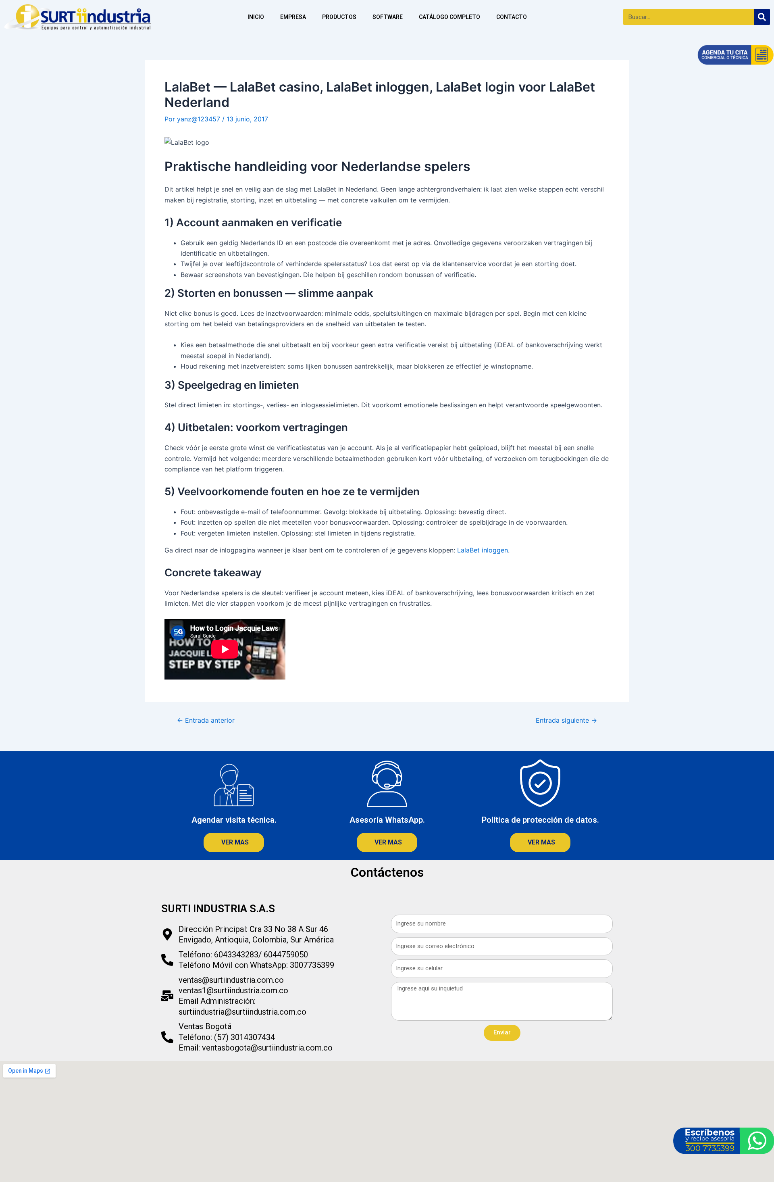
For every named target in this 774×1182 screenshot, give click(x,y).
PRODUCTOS (339, 17)
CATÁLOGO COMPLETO (449, 17)
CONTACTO (511, 17)
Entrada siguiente (566, 720)
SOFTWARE (387, 17)
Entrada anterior (206, 720)
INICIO (256, 17)
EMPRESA (293, 17)
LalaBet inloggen (482, 550)
